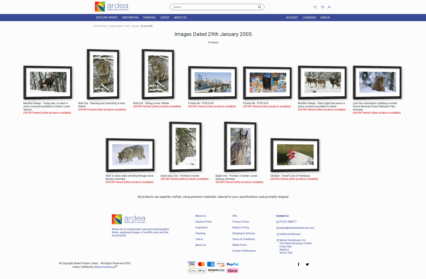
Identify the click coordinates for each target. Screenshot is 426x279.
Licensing (309, 17)
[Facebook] (298, 266)
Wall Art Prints (99, 26)
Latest (164, 17)
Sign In (325, 17)
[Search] (260, 7)
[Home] (115, 10)
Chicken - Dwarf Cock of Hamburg (290, 175)
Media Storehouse (104, 267)
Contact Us (282, 215)
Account (292, 17)
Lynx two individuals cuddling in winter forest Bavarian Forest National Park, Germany (375, 106)
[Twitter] (307, 266)
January (135, 26)
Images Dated (115, 26)
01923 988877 (288, 221)
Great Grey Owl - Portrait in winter (180, 175)
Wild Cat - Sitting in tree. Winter (151, 103)
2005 (126, 26)
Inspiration (130, 17)
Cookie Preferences (244, 250)
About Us (180, 17)
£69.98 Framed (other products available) (47, 112)
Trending (149, 17)
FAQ (234, 215)
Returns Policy (240, 227)
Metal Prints (239, 245)
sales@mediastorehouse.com (296, 227)
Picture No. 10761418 (200, 103)
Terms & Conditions (243, 239)
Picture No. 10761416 (255, 103)
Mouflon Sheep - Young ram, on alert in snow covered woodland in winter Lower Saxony (46, 106)
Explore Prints (106, 17)
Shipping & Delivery (243, 233)
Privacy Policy (240, 221)
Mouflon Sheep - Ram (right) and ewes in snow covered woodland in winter (321, 105)
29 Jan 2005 (146, 26)
